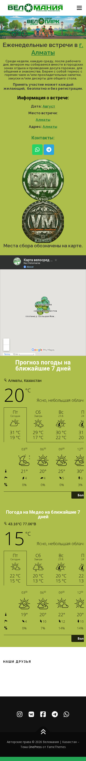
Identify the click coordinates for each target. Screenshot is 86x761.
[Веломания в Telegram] (55, 714)
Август (49, 106)
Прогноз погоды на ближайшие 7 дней (43, 365)
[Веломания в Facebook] (43, 714)
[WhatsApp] (66, 714)
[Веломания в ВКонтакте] (31, 714)
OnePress (35, 747)
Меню (79, 8)
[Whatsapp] (37, 149)
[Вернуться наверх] (43, 732)
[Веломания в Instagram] (19, 714)
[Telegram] (49, 149)
